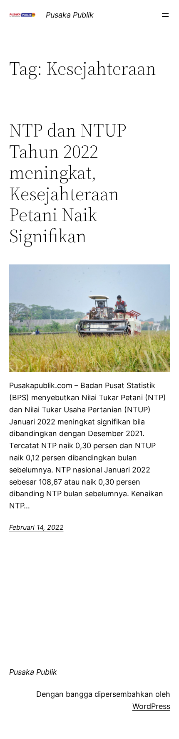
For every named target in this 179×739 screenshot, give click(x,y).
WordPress (151, 706)
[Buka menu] (165, 15)
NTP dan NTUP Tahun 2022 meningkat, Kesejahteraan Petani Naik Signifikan (68, 183)
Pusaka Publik (70, 14)
